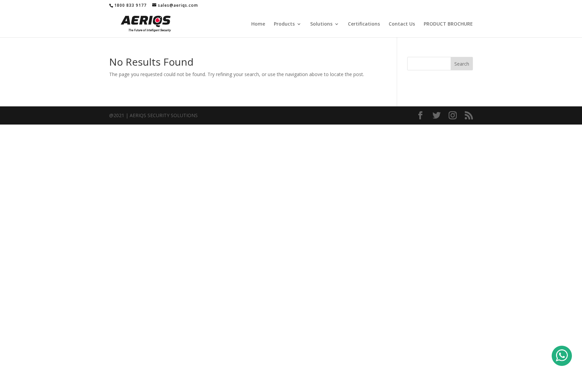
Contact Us (402, 24)
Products (284, 24)
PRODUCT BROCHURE (448, 24)
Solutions (321, 24)
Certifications (364, 24)
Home (258, 24)
